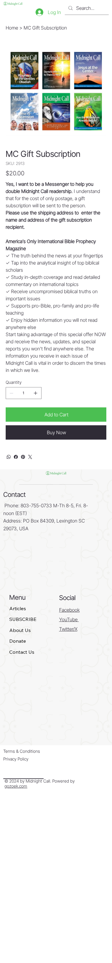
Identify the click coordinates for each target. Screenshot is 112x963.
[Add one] (36, 393)
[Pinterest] (23, 457)
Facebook (69, 610)
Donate (17, 641)
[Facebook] (16, 457)
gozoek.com (15, 786)
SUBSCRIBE (22, 619)
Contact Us (21, 652)
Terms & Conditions (21, 751)
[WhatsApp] (9, 457)
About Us (20, 630)
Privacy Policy (15, 758)
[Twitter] (30, 457)
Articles (17, 608)
